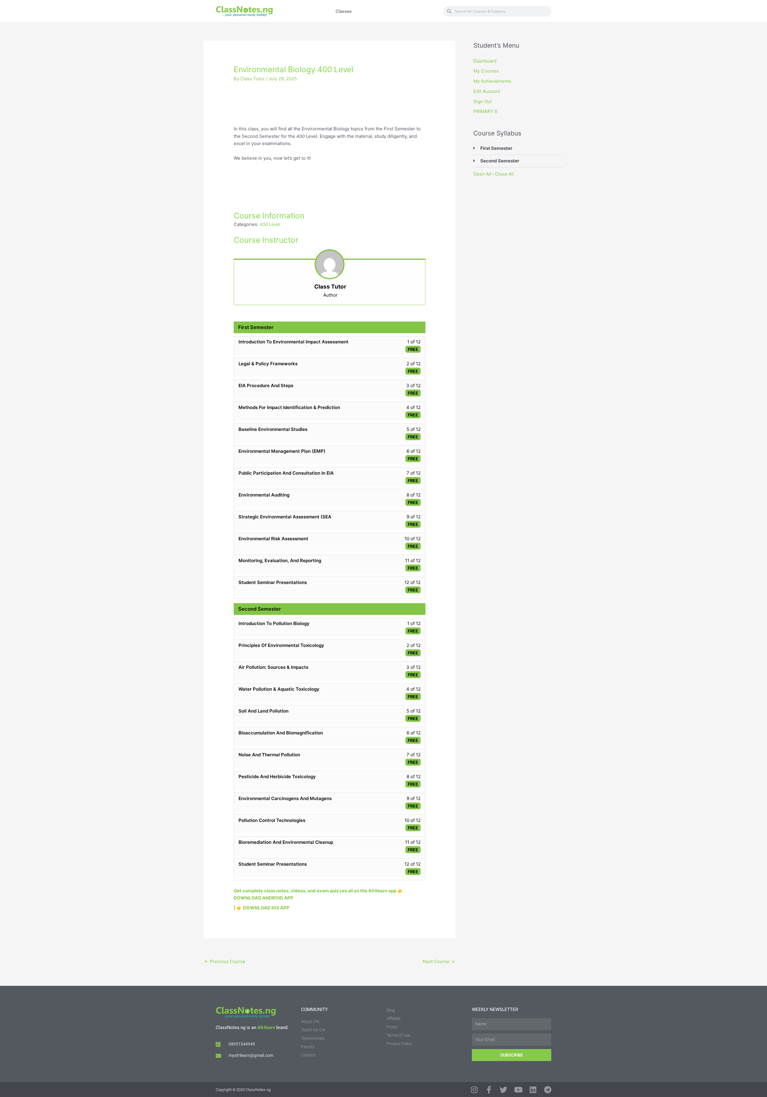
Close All (504, 174)
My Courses (486, 71)
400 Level (269, 224)
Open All (482, 174)
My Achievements (492, 81)
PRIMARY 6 (485, 111)
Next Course (439, 961)
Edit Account (486, 91)
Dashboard (484, 61)
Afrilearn (266, 1027)
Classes (344, 11)
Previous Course (224, 961)
